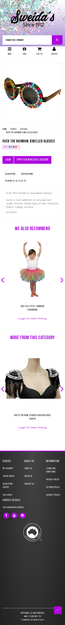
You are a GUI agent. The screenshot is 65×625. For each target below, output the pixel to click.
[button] (58, 610)
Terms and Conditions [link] (51, 470)
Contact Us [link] (29, 484)
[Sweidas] (32, 18)
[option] (32, 282)
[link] (6, 515)
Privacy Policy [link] (53, 479)
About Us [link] (28, 468)
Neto (42, 620)
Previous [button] (3, 279)
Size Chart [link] (7, 495)
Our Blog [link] (28, 476)
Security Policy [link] (53, 495)
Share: (6, 147)
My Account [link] (8, 468)
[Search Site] (57, 40)
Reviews (9, 181)
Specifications (27, 174)
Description (10, 174)
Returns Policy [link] (53, 487)
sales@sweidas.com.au (13, 507)
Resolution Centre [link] (8, 486)
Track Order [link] (8, 476)
